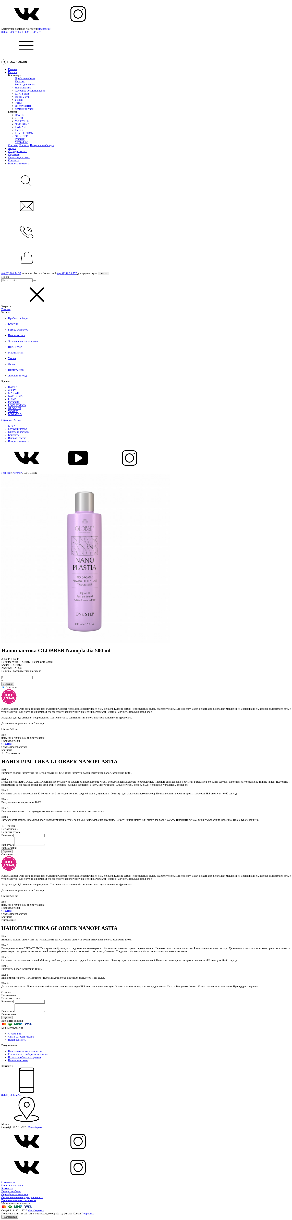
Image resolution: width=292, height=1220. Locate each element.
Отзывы (10, 825)
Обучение (13, 154)
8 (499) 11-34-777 (31, 31)
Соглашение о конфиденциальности (22, 1197)
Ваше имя (7, 835)
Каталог (12, 72)
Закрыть (103, 273)
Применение (13, 753)
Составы (13, 145)
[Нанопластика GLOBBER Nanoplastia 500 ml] (85, 642)
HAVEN (19, 114)
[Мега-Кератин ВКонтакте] (27, 25)
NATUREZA (22, 124)
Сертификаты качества (14, 1194)
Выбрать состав (17, 438)
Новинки (24, 145)
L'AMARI (20, 127)
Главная (12, 69)
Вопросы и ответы (19, 163)
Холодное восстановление (30, 90)
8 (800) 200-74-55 (11, 31)
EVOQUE (20, 130)
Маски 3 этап (22, 96)
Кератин (20, 81)
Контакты (13, 160)
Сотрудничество (17, 151)
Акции (12, 148)
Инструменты (23, 105)
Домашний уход (24, 108)
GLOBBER (21, 136)
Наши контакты (17, 1039)
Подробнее (87, 1213)
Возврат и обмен (11, 1191)
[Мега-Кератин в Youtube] (78, 469)
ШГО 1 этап (22, 93)
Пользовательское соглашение (25, 1051)
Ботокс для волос (25, 84)
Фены (18, 102)
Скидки (49, 145)
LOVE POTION (24, 133)
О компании (15, 1033)
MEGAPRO (21, 142)
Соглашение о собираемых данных (28, 1054)
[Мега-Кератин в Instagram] (78, 25)
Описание (11, 687)
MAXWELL (22, 121)
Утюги (19, 99)
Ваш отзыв (7, 844)
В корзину (8, 684)
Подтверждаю (10, 1217)
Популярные (37, 145)
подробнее (44, 28)
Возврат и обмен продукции (24, 1057)
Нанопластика (23, 87)
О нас (11, 425)
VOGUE (20, 139)
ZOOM (19, 117)
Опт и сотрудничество (21, 1036)
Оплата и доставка (19, 157)
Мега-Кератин (36, 1127)
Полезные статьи (18, 1060)
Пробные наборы (25, 78)
